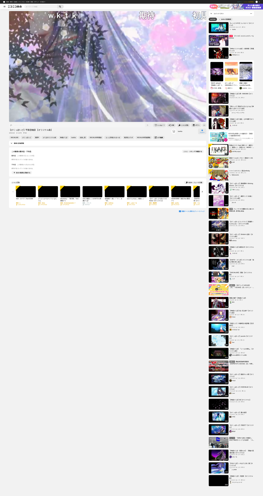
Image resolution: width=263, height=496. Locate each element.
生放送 (15, 1)
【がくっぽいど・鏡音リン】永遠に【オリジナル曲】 (240, 197)
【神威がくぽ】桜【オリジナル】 (240, 400)
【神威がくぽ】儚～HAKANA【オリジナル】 (241, 95)
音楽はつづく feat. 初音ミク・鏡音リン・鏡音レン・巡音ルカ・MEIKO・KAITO (241, 146)
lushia (180, 131)
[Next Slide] (202, 191)
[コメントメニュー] (251, 13)
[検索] (60, 7)
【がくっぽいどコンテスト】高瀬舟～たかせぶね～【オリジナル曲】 (241, 223)
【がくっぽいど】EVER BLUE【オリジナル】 (241, 388)
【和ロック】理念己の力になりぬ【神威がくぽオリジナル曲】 (241, 107)
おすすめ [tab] (212, 19)
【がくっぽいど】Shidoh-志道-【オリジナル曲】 (241, 235)
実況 (32, 1)
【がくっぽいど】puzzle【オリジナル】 (241, 337)
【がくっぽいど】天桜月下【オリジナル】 (241, 426)
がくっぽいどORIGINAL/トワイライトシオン (231, 84)
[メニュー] (204, 125)
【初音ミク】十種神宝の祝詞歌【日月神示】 (241, 324)
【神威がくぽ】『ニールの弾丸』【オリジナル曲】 (241, 350)
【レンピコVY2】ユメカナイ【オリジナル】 (241, 24)
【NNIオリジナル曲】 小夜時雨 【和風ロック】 (241, 50)
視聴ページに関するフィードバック (193, 211)
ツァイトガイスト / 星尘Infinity (239, 171)
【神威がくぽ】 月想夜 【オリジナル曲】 (241, 477)
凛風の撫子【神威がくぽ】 (238, 298)
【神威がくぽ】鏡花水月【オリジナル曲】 (241, 248)
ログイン (239, 1)
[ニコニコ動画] (15, 7)
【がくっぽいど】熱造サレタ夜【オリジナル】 (241, 375)
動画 (7, 1)
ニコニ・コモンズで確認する (192, 151)
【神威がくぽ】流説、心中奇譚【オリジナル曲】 (241, 120)
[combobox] (40, 7)
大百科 (27, 1)
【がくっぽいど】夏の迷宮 (238, 412)
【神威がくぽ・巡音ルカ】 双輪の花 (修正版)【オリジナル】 (241, 452)
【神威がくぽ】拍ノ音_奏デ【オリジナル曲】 (241, 312)
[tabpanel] (231, 254)
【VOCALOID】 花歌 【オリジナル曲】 (240, 273)
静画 (11, 1)
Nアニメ (36, 1)
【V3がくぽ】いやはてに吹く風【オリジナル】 (241, 464)
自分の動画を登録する (23, 173)
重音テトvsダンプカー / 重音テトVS (241, 158)
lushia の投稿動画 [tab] (226, 19)
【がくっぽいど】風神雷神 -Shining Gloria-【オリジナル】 (241, 184)
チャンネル (21, 1)
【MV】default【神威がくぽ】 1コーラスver (216, 84)
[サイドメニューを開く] (4, 7)
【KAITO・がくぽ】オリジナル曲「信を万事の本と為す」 (241, 261)
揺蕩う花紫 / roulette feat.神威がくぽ (245, 84)
